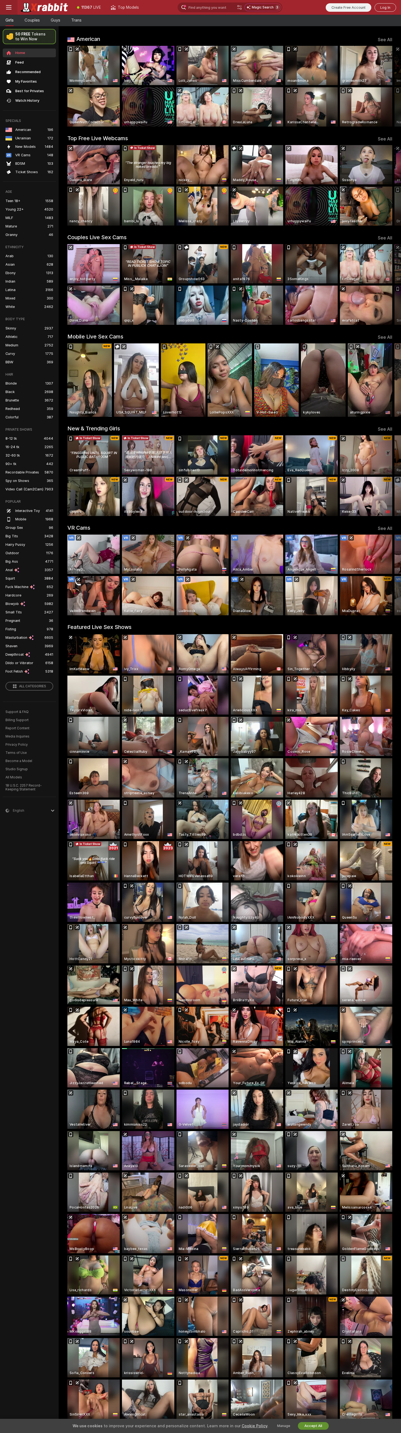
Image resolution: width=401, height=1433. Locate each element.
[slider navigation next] (387, 86)
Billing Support (17, 720)
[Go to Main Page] (44, 7)
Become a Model (18, 761)
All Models (13, 777)
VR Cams (78, 527)
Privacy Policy (16, 745)
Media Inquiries (17, 736)
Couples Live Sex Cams (97, 237)
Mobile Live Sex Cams (95, 336)
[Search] (239, 7)
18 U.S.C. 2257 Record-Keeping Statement (23, 787)
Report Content (17, 728)
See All (385, 39)
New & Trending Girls (93, 428)
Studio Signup (16, 769)
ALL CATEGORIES (32, 686)
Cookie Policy (254, 1426)
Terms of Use (16, 753)
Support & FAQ (17, 712)
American (88, 39)
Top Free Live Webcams (97, 138)
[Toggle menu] (8, 7)
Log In (385, 7)
